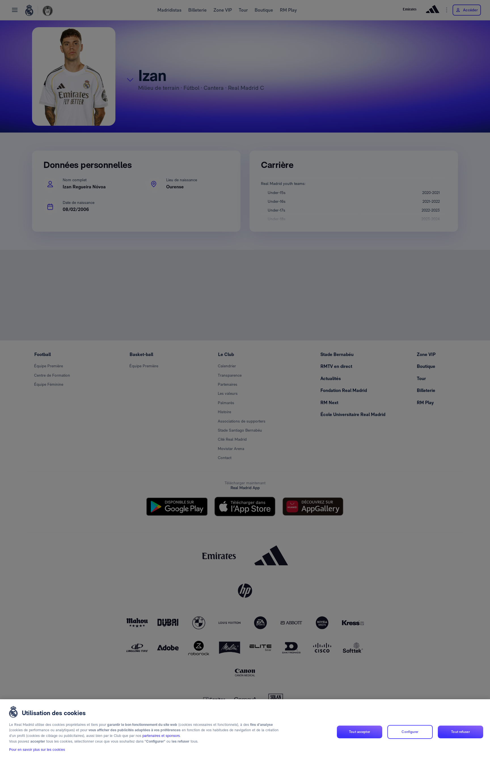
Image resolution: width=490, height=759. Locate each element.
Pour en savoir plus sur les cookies (37, 749)
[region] (245, 729)
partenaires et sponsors (161, 736)
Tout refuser (460, 732)
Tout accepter (359, 732)
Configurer (410, 732)
